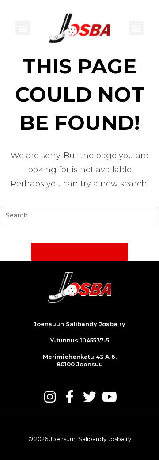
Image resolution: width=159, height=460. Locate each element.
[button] (22, 28)
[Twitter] (89, 396)
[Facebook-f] (69, 396)
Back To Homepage (80, 251)
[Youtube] (109, 396)
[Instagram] (50, 396)
